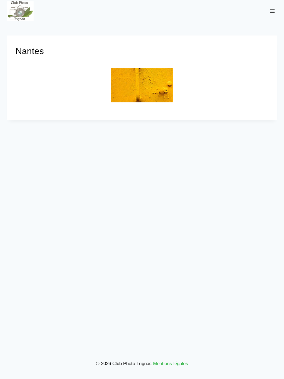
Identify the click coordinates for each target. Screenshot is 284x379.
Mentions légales (170, 363)
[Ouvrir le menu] (272, 11)
